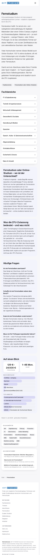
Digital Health (13, 438)
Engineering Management (11, 444)
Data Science (12, 431)
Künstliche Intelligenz (21, 435)
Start (2, 477)
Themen (4, 505)
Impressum (5, 531)
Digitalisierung (13, 428)
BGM (18, 441)
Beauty (32, 435)
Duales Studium (7, 513)
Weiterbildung (6, 516)
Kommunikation (8, 435)
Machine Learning (9, 441)
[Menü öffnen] (35, 3)
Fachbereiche (7, 85)
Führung (22, 428)
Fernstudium (6, 511)
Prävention (30, 428)
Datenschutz (6, 534)
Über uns (5, 529)
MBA (5, 438)
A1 (4, 431)
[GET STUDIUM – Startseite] (10, 3)
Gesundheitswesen (25, 438)
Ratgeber (5, 519)
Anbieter (4, 521)
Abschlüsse (5, 508)
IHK (5, 428)
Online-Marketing (23, 431)
